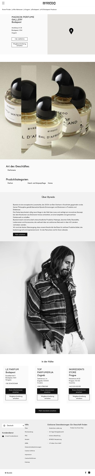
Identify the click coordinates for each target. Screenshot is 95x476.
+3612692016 (19, 39)
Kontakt (27, 439)
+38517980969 (42, 386)
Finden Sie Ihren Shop (76, 428)
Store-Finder (6, 9)
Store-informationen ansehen (16, 391)
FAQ (26, 435)
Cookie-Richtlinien (30, 458)
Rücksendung (29, 432)
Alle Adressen (18, 9)
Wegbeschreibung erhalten (19, 44)
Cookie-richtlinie (30, 451)
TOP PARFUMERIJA (45, 372)
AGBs (26, 443)
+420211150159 (75, 386)
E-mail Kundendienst (11, 436)
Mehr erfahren (20, 234)
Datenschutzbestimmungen (33, 447)
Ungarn (27, 9)
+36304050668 (12, 383)
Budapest (35, 9)
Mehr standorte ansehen (47, 411)
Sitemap (27, 462)
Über (26, 428)
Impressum (28, 454)
